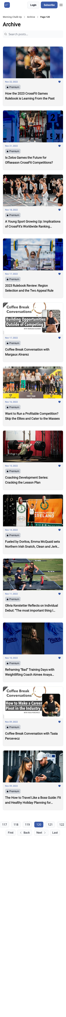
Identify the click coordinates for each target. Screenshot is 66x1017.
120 (38, 824)
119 (27, 824)
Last (55, 832)
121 (50, 824)
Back (27, 832)
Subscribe (49, 5)
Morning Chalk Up (12, 17)
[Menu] (61, 4)
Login (33, 5)
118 (16, 824)
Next (39, 832)
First (10, 832)
